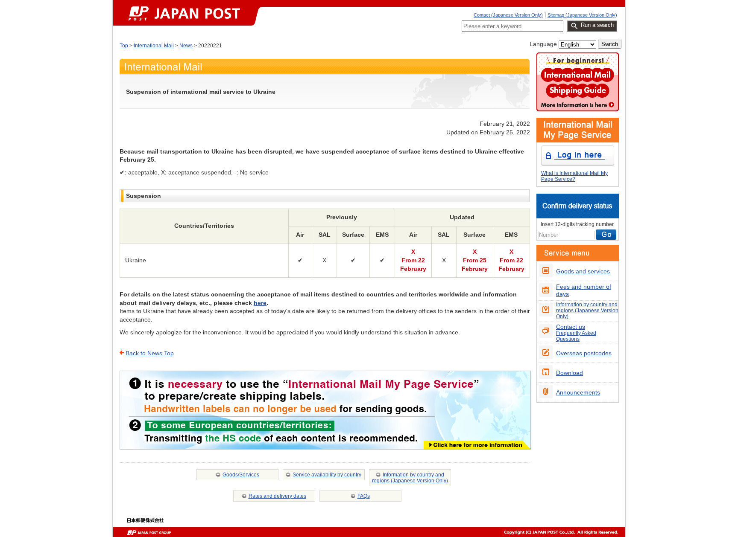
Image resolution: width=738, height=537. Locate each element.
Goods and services (583, 271)
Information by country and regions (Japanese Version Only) (410, 478)
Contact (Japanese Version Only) (508, 14)
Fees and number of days (583, 290)
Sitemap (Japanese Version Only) (582, 14)
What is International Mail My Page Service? (574, 176)
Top (124, 46)
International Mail (154, 46)
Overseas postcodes (584, 353)
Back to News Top (150, 353)
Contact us (576, 332)
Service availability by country (327, 475)
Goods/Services (241, 475)
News (186, 46)
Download (569, 372)
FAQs (363, 496)
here (260, 302)
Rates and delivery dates (277, 496)
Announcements (578, 392)
